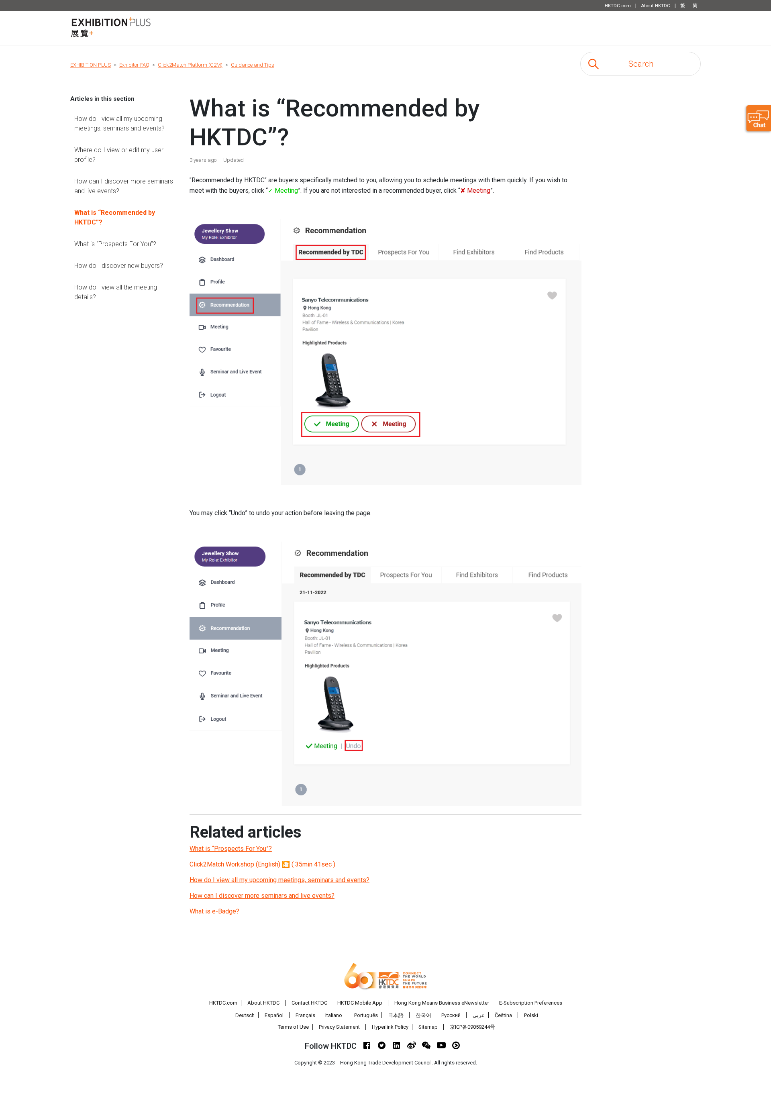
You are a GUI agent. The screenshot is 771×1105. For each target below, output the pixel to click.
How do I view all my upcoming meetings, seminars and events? (119, 123)
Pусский (451, 1015)
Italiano (333, 1015)
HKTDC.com (223, 1003)
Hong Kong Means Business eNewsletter (441, 1003)
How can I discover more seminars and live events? (123, 186)
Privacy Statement (339, 1027)
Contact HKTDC (309, 1003)
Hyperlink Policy (390, 1027)
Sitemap (428, 1027)
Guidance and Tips (252, 65)
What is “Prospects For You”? (115, 244)
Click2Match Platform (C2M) (190, 65)
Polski (531, 1015)
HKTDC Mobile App (359, 1003)
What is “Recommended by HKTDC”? (114, 217)
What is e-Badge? (214, 911)
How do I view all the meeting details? (115, 292)
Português (366, 1015)
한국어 (423, 1015)
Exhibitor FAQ (134, 65)
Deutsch (245, 1015)
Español (274, 1015)
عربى (479, 1015)
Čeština (503, 1015)
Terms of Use (293, 1027)
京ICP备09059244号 (472, 1027)
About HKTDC (263, 1003)
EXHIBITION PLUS (90, 65)
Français (305, 1015)
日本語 (396, 1015)
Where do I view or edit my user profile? (118, 154)
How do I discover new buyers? (118, 265)
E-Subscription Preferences (530, 1003)
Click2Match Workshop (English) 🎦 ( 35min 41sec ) (262, 864)
